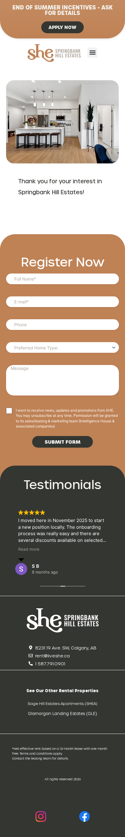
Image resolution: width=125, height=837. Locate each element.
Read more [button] (28, 549)
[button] (92, 53)
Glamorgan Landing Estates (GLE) (62, 713)
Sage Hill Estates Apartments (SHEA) (62, 703)
